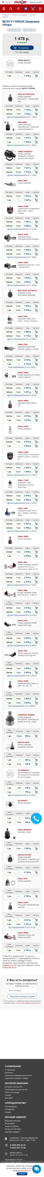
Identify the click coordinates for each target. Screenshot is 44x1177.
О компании (10, 1070)
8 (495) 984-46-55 (18, 1145)
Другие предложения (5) (22, 339)
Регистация (10, 1123)
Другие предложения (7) (22, 676)
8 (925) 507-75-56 (18, 1147)
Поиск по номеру (12, 1092)
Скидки (8, 1112)
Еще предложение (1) (22, 367)
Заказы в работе (12, 1126)
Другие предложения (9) (22, 585)
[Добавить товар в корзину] (36, 75)
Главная (5, 15)
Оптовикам (9, 1109)
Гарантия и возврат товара (16, 1078)
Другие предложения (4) (22, 229)
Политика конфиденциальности (18, 1075)
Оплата (8, 1095)
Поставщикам (10, 1106)
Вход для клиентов (13, 1121)
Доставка (9, 1098)
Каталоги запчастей (13, 1087)
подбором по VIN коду (11, 965)
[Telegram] (25, 9)
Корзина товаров (12, 1132)
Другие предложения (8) (22, 645)
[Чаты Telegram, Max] (36, 1169)
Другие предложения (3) (22, 285)
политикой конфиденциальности (28, 1003)
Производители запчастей (16, 1089)
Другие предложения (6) (22, 175)
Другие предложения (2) (22, 117)
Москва (8, 2)
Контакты (9, 1072)
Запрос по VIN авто (13, 1129)
